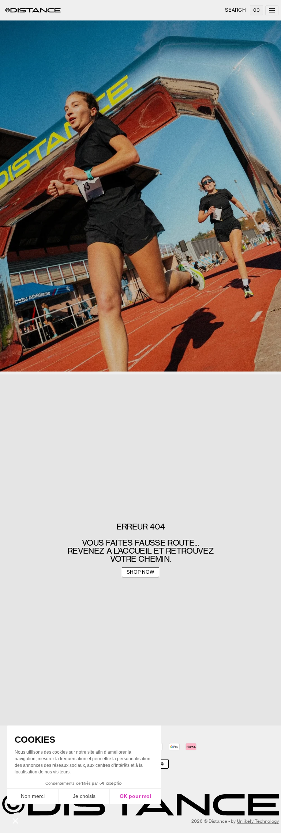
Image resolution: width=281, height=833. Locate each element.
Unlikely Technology (258, 821)
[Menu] (271, 10)
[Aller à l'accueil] (32, 10)
